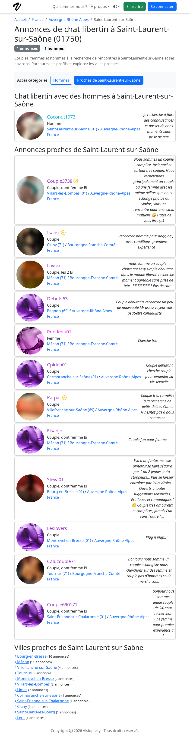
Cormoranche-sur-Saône (38, 695)
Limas (21, 689)
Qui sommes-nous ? (69, 6)
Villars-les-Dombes (33, 684)
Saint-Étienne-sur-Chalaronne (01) (76, 616)
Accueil (20, 19)
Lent (20, 717)
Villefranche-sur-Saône (36, 667)
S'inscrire (135, 6)
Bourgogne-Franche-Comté (91, 244)
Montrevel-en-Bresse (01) (69, 540)
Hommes (61, 80)
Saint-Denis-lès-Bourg (35, 712)
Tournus (24, 673)
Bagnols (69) (58, 310)
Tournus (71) (58, 573)
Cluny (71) (55, 244)
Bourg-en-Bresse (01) (65, 491)
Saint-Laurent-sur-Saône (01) (72, 129)
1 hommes (54, 48)
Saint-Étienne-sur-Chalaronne (42, 700)
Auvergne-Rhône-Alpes (69, 19)
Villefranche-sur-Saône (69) (70, 409)
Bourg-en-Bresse (31, 656)
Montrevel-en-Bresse (35, 678)
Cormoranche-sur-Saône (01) (72, 376)
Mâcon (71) (56, 277)
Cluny (21, 706)
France (38, 19)
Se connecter (162, 6)
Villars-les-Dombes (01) (67, 193)
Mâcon (22, 661)
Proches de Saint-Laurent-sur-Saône (108, 80)
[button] (116, 6)
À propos (99, 6)
